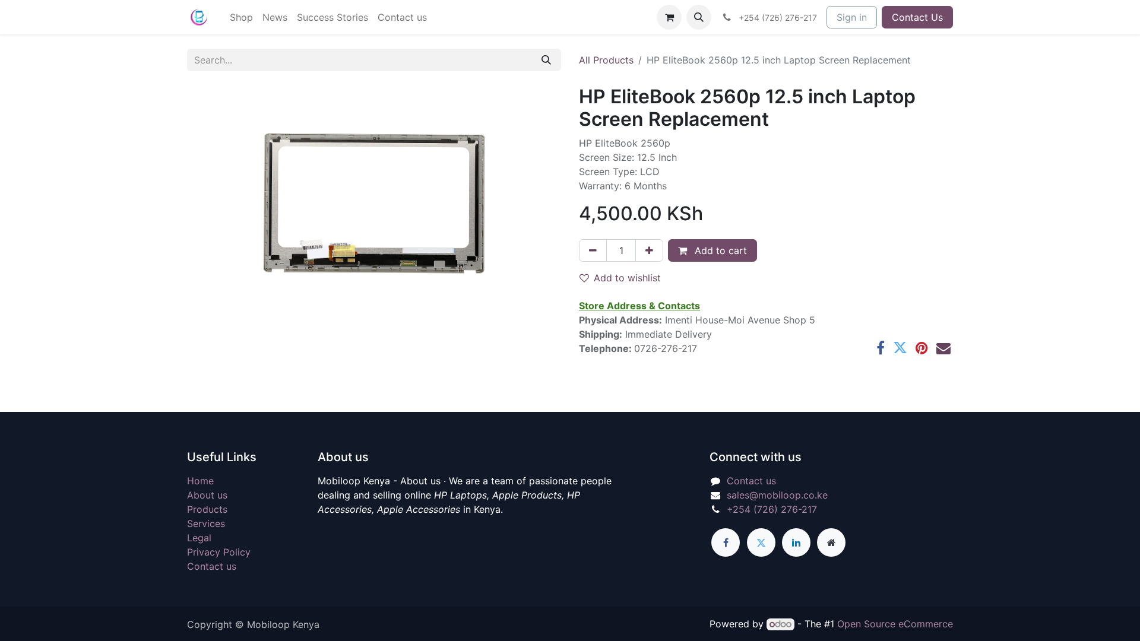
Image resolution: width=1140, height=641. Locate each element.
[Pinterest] (922, 348)
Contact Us (917, 17)
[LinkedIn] (796, 542)
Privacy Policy (219, 552)
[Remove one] (593, 250)
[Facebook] (880, 348)
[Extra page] (831, 542)
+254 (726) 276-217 (772, 509)
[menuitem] (241, 17)
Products (207, 509)
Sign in (852, 17)
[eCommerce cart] (669, 17)
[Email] (943, 348)
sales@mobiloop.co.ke (777, 495)
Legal (199, 538)
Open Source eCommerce (895, 624)
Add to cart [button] (719, 250)
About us (207, 495)
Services (206, 523)
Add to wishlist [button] (627, 278)
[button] (698, 17)
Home (200, 481)
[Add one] (649, 250)
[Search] (546, 60)
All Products (606, 60)
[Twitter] (900, 348)
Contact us (211, 566)
